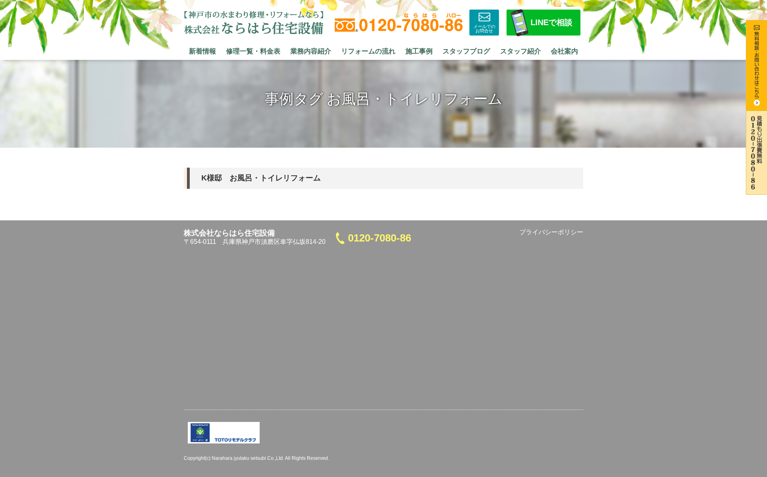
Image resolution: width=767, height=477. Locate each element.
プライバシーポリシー (551, 232)
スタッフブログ (466, 51)
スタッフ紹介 (520, 51)
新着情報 (202, 51)
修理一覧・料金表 (253, 51)
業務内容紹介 (310, 51)
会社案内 (564, 51)
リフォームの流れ (368, 51)
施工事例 (419, 51)
